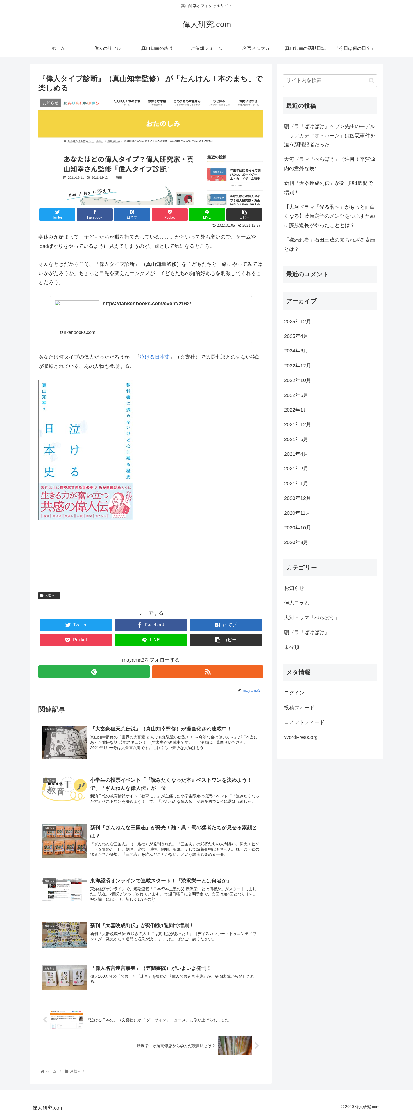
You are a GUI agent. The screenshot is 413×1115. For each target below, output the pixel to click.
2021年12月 (297, 424)
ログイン (294, 693)
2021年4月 (296, 454)
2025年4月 (296, 336)
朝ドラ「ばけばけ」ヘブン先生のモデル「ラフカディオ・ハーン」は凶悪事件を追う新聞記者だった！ (329, 135)
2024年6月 (296, 351)
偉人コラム (296, 603)
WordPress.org (301, 737)
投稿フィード (299, 708)
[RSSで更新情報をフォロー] (207, 671)
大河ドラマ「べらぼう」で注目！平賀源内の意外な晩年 (329, 163)
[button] (371, 80)
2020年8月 (296, 542)
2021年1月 (296, 483)
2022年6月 (296, 395)
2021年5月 (296, 439)
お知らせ (51, 595)
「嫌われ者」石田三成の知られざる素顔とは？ (329, 244)
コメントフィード (304, 722)
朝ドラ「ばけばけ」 (307, 632)
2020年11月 (297, 513)
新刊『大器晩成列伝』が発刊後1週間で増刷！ (328, 187)
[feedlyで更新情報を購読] (94, 671)
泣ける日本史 (155, 357)
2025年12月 (297, 321)
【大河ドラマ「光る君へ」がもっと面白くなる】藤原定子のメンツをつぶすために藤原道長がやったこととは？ (329, 216)
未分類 (291, 647)
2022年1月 (296, 410)
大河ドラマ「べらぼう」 (312, 618)
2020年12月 (297, 498)
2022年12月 (297, 365)
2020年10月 (297, 527)
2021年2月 (296, 468)
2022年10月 (297, 380)
